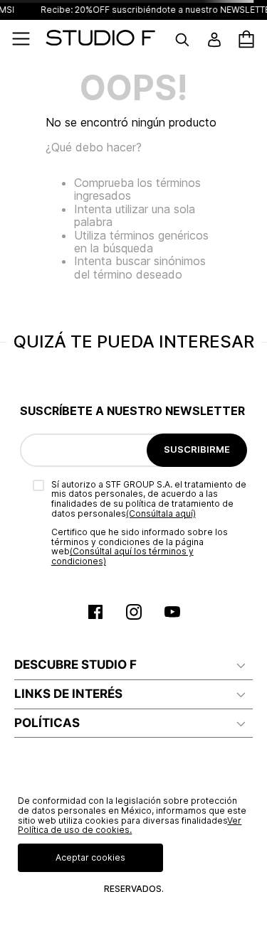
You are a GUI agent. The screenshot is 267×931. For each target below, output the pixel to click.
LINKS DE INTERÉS (68, 694)
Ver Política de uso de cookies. (129, 825)
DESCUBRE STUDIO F (75, 664)
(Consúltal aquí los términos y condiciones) (122, 556)
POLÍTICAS (47, 723)
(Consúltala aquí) (161, 513)
